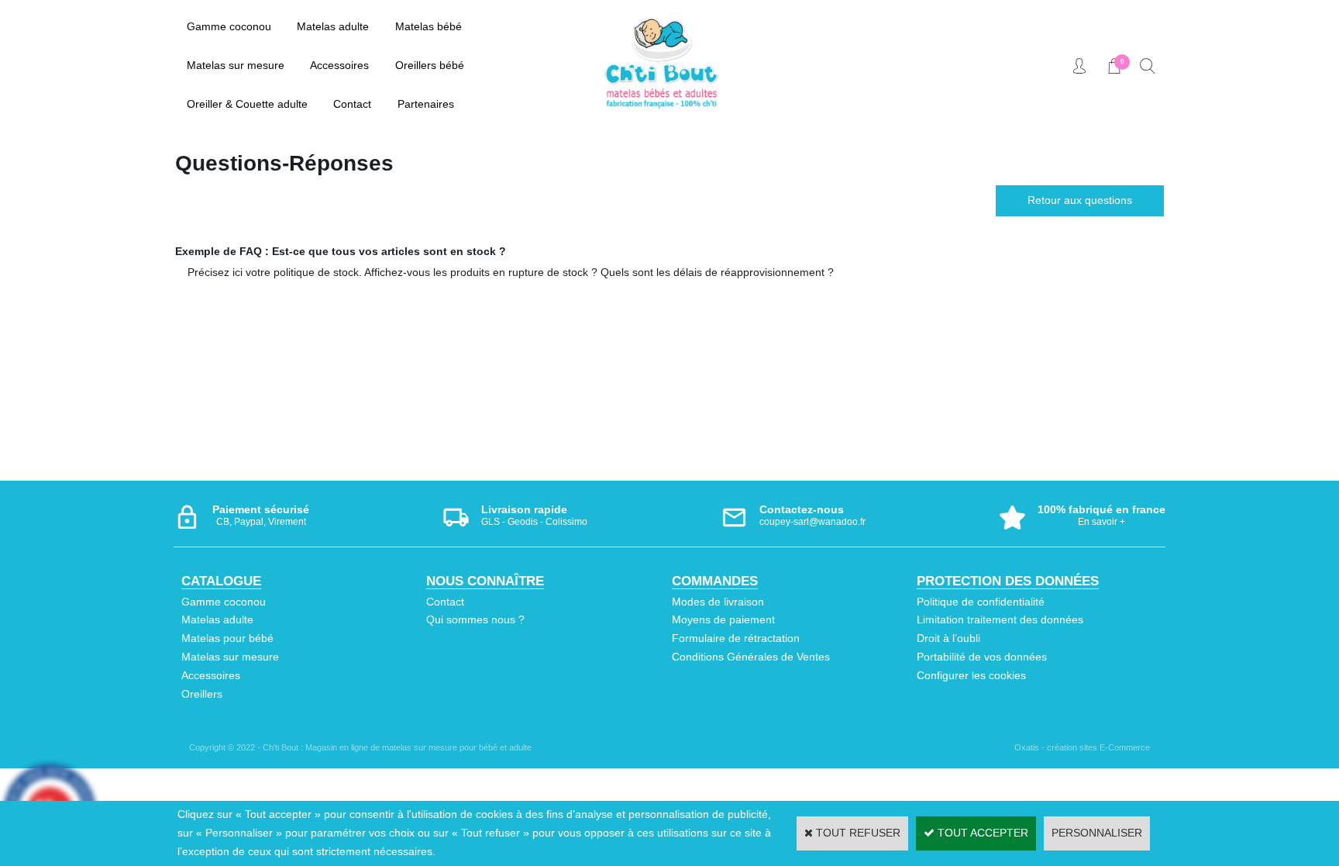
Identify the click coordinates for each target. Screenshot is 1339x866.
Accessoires (339, 65)
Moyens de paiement (723, 619)
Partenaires (426, 104)
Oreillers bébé (429, 65)
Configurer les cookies (971, 675)
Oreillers (201, 694)
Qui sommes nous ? (475, 619)
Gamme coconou (229, 26)
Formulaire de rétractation (736, 638)
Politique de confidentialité (981, 601)
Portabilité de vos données (982, 656)
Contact (352, 104)
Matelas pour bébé (227, 638)
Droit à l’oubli (948, 638)
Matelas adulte (333, 26)
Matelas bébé (428, 26)
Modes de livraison (718, 601)
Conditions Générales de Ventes (751, 656)
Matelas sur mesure (235, 65)
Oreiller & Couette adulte (247, 104)
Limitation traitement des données (1000, 619)
